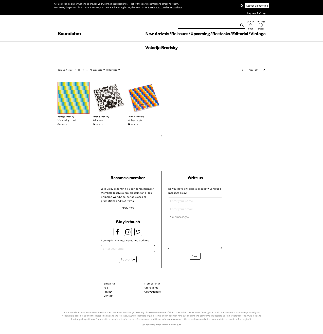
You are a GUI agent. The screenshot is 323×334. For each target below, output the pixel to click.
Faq (106, 287)
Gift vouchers (152, 291)
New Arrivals (157, 33)
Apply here (128, 207)
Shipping (109, 283)
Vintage (257, 33)
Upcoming (200, 33)
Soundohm (69, 33)
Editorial (240, 33)
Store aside (151, 287)
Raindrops (98, 120)
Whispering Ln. (135, 120)
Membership (152, 283)
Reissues (179, 33)
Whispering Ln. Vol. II (68, 120)
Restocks (221, 33)
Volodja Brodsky (66, 116)
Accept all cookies (257, 5)
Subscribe (128, 259)
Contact (108, 295)
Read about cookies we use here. (165, 7)
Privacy (108, 291)
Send (195, 256)
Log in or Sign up (256, 13)
